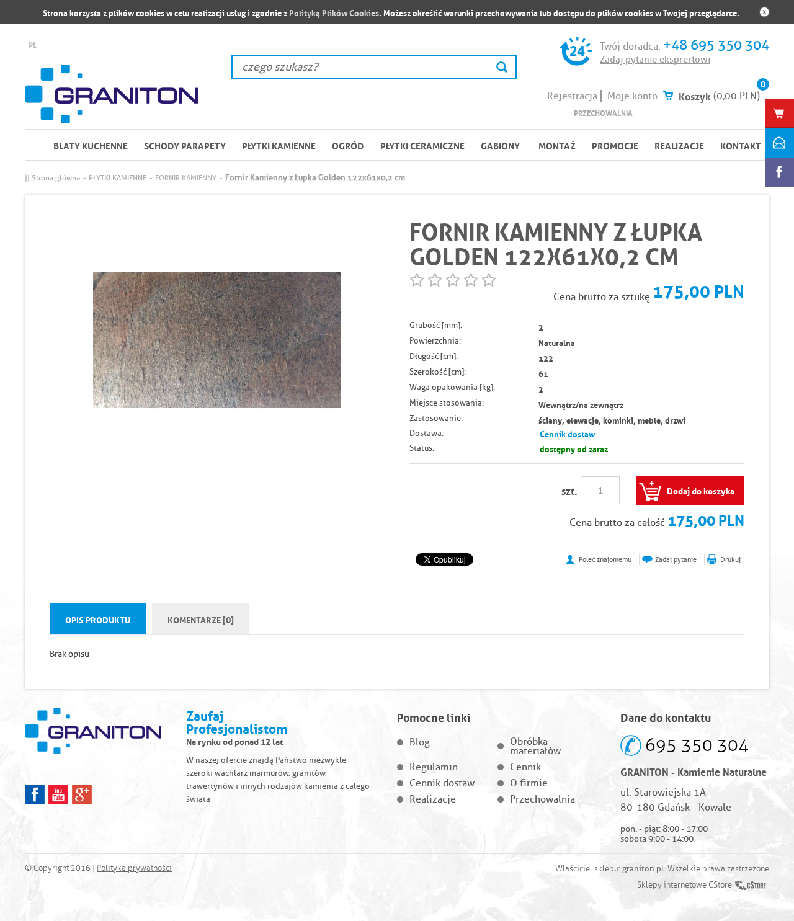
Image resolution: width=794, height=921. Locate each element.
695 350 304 (697, 745)
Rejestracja (572, 96)
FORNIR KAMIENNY (185, 177)
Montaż (557, 145)
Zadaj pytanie (676, 559)
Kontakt (740, 145)
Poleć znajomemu (605, 559)
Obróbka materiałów (535, 746)
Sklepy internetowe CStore (684, 885)
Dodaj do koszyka (700, 490)
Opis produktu (97, 619)
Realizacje (679, 145)
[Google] (82, 794)
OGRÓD (348, 145)
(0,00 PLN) (736, 96)
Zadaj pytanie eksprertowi (655, 59)
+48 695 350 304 (716, 45)
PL (32, 44)
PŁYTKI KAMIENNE (279, 145)
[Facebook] (35, 794)
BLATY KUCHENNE (90, 145)
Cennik (525, 767)
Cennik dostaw (567, 433)
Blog (419, 742)
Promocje (615, 145)
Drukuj (730, 559)
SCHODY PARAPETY (185, 145)
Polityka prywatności (134, 868)
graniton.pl (643, 868)
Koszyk (695, 95)
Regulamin (433, 767)
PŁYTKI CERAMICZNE (422, 145)
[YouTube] (58, 794)
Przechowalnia (603, 112)
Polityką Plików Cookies (334, 12)
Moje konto (632, 96)
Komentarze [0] (200, 619)
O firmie (529, 783)
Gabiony (500, 145)
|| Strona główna (52, 177)
